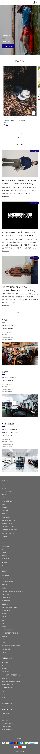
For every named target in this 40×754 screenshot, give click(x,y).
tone (3, 694)
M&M (3, 691)
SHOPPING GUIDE (7, 723)
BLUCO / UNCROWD (8, 685)
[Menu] (3, 3)
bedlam (4, 636)
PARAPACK (5, 536)
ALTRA (4, 498)
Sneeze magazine (7, 630)
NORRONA (5, 556)
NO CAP (4, 514)
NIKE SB (4, 562)
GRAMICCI (5, 565)
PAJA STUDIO (6, 601)
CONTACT (5, 720)
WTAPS (4, 665)
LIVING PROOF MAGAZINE (10, 633)
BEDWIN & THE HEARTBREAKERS (12, 681)
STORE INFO (5, 714)
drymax (4, 504)
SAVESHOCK (5, 511)
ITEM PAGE (8, 35)
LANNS (4, 588)
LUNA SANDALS (7, 501)
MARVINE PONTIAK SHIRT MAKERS (12, 591)
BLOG (3, 717)
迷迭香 (4, 494)
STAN (3, 549)
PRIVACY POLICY (7, 730)
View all (19, 137)
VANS (3, 643)
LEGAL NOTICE (6, 727)
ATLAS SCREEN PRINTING (10, 530)
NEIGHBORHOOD (7, 662)
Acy (3, 623)
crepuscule (5, 594)
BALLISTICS (5, 559)
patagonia (5, 485)
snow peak (5, 546)
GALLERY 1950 (6, 678)
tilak (3, 543)
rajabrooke (5, 614)
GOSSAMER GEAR (7, 527)
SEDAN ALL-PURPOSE (8, 598)
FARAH (4, 620)
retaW (3, 697)
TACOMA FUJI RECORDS (9, 607)
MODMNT (5, 668)
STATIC (4, 488)
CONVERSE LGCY (7, 704)
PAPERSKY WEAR (7, 523)
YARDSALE (5, 604)
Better (4, 626)
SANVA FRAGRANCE (8, 533)
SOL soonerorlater (7, 581)
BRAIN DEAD (6, 610)
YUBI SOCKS (5, 507)
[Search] (37, 3)
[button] (22, 53)
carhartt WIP (6, 575)
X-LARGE (4, 639)
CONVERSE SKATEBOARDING (11, 646)
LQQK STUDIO (6, 578)
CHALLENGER (6, 672)
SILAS (3, 701)
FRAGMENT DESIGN (8, 688)
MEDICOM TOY (6, 649)
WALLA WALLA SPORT (9, 520)
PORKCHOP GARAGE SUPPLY (11, 675)
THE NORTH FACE (7, 491)
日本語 (19, 739)
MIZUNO (4, 652)
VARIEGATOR (6, 517)
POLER (4, 552)
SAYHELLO (5, 617)
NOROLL (4, 585)
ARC (3, 539)
